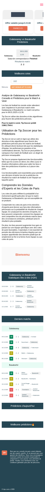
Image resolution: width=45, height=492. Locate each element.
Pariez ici (18, 28)
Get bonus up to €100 (21, 87)
